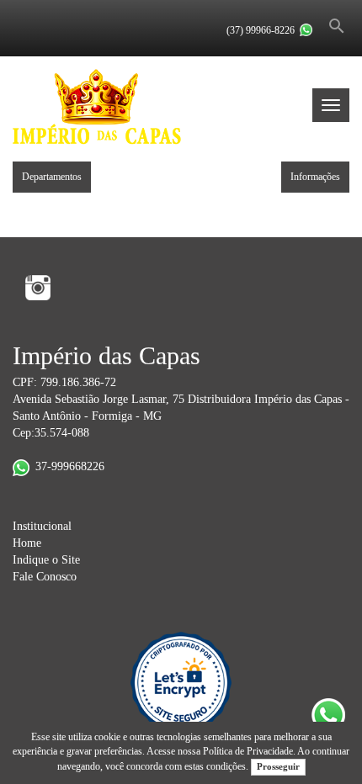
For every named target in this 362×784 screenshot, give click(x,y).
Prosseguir (278, 766)
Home (27, 543)
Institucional (42, 526)
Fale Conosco (45, 576)
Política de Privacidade (248, 751)
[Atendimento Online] (316, 15)
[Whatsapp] (306, 30)
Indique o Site (46, 560)
